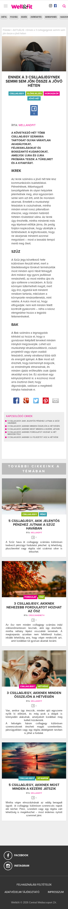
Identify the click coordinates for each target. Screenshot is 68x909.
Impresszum (56, 892)
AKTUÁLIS (18, 30)
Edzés (24, 17)
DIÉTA (4, 17)
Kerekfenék (51, 17)
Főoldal (7, 30)
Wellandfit (27, 125)
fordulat (30, 597)
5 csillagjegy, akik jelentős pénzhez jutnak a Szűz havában (34, 524)
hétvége (43, 686)
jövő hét (34, 98)
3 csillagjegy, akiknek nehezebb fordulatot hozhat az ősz (34, 607)
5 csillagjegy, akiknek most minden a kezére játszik (34, 787)
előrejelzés (34, 93)
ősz (41, 597)
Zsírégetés (36, 17)
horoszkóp (52, 93)
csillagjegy (17, 93)
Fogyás (14, 17)
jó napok (42, 778)
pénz (43, 514)
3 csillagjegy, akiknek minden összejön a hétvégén (34, 695)
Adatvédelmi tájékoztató (22, 892)
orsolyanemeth (36, 615)
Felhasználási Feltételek (34, 884)
